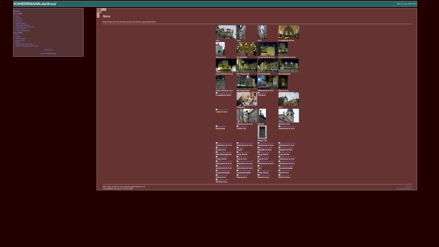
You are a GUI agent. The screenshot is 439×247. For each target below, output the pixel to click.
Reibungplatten (20, 23)
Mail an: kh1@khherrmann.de (404, 188)
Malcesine (19, 19)
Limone (18, 18)
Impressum (48, 50)
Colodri (17, 37)
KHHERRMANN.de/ (30, 4)
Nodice (17, 42)
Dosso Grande (20, 38)
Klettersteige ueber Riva (24, 44)
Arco (17, 16)
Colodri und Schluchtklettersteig (26, 46)
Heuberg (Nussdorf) (22, 30)
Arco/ (51, 4)
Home (17, 11)
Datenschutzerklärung (48, 53)
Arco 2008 (18, 33)
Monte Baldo (19, 40)
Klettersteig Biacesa (22, 25)
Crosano (18, 21)
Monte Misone (20, 29)
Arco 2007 (18, 14)
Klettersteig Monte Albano (24, 27)
